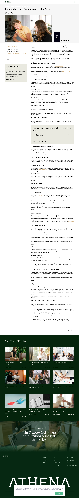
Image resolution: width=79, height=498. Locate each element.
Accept (59, 493)
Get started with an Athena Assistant (14, 57)
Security (45, 460)
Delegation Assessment (72, 465)
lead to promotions (35, 290)
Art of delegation (57, 464)
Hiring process (70, 457)
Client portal (56, 465)
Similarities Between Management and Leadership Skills (16, 54)
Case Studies (56, 459)
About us (45, 464)
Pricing (44, 457)
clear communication (66, 71)
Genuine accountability (47, 251)
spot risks (41, 195)
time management (43, 169)
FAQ (8, 59)
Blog (55, 457)
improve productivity (59, 66)
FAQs (44, 462)
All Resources (57, 462)
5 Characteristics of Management (13, 51)
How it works (46, 459)
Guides (55, 460)
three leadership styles (63, 302)
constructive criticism (64, 101)
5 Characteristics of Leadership (13, 49)
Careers (68, 464)
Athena (51, 278)
